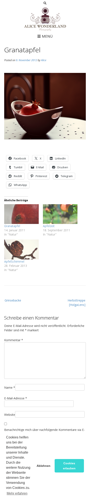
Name (9, 387)
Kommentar (13, 340)
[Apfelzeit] (60, 214)
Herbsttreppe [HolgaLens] (76, 302)
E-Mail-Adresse (15, 398)
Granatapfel (12, 226)
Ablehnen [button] (43, 465)
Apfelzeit (49, 226)
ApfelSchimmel (14, 261)
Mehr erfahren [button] (17, 493)
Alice (43, 60)
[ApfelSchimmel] (21, 249)
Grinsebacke (13, 300)
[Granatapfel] (21, 214)
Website (9, 415)
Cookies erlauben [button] (69, 466)
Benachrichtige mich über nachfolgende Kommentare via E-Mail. (44, 432)
